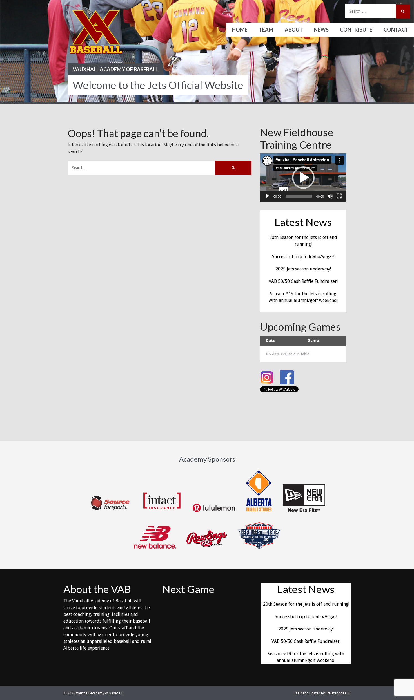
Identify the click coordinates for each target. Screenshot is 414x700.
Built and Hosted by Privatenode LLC (323, 693)
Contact (396, 29)
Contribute (356, 29)
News (321, 29)
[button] (303, 177)
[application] (303, 177)
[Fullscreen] (339, 196)
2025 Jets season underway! (303, 269)
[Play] (267, 196)
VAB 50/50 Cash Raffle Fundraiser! (303, 281)
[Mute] (330, 196)
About (294, 29)
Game (313, 340)
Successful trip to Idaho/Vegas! (303, 256)
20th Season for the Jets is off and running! (306, 604)
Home (240, 29)
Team (266, 29)
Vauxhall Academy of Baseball (115, 69)
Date (270, 340)
